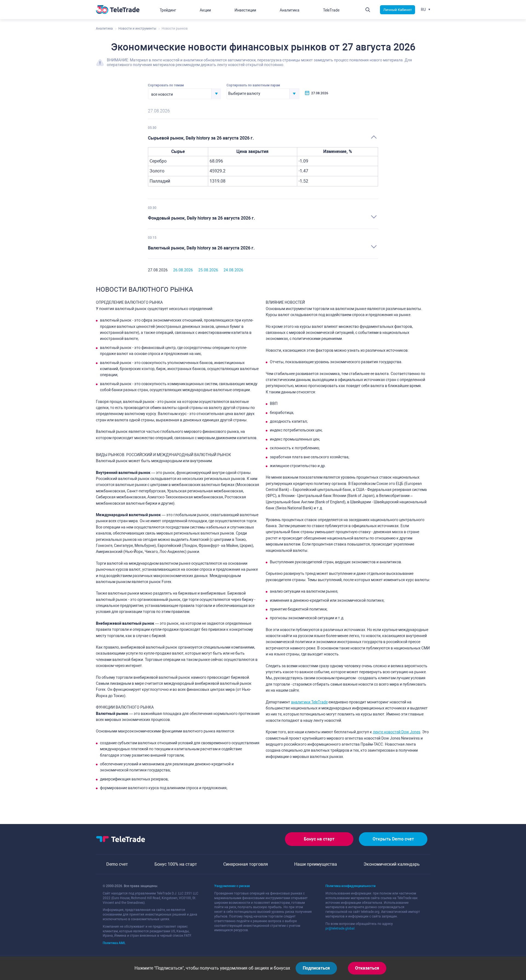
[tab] (263, 138)
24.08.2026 (233, 270)
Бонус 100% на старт (176, 864)
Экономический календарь (392, 864)
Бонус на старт (319, 839)
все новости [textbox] (162, 94)
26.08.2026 (183, 270)
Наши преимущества (315, 864)
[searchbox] (258, 93)
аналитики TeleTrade (309, 702)
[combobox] (184, 93)
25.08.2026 (208, 270)
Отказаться (367, 968)
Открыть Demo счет (393, 839)
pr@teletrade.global (340, 928)
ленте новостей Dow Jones (396, 732)
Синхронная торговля (245, 864)
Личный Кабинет (397, 10)
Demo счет (117, 864)
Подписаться (316, 968)
